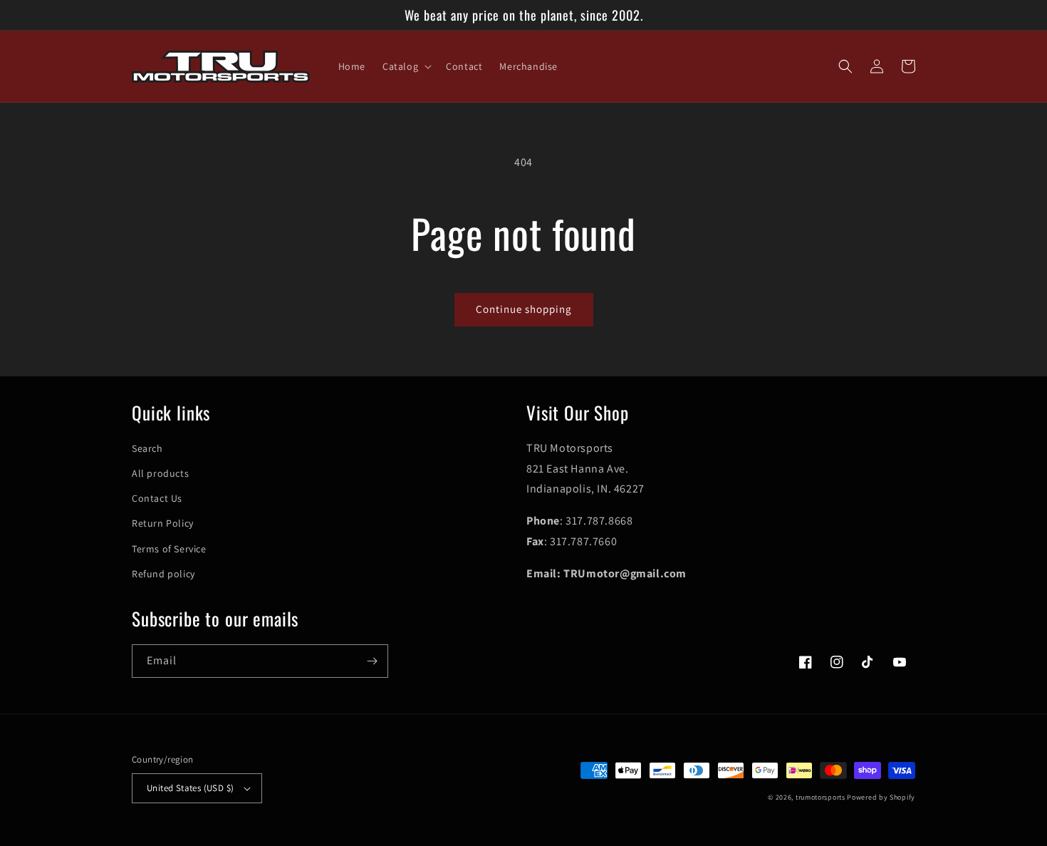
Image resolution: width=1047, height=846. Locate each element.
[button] (405, 66)
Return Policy (163, 523)
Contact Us (157, 498)
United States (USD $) (190, 788)
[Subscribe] (371, 661)
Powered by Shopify (881, 797)
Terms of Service (169, 548)
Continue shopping (524, 309)
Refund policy (163, 573)
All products (160, 473)
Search (147, 448)
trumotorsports (820, 797)
